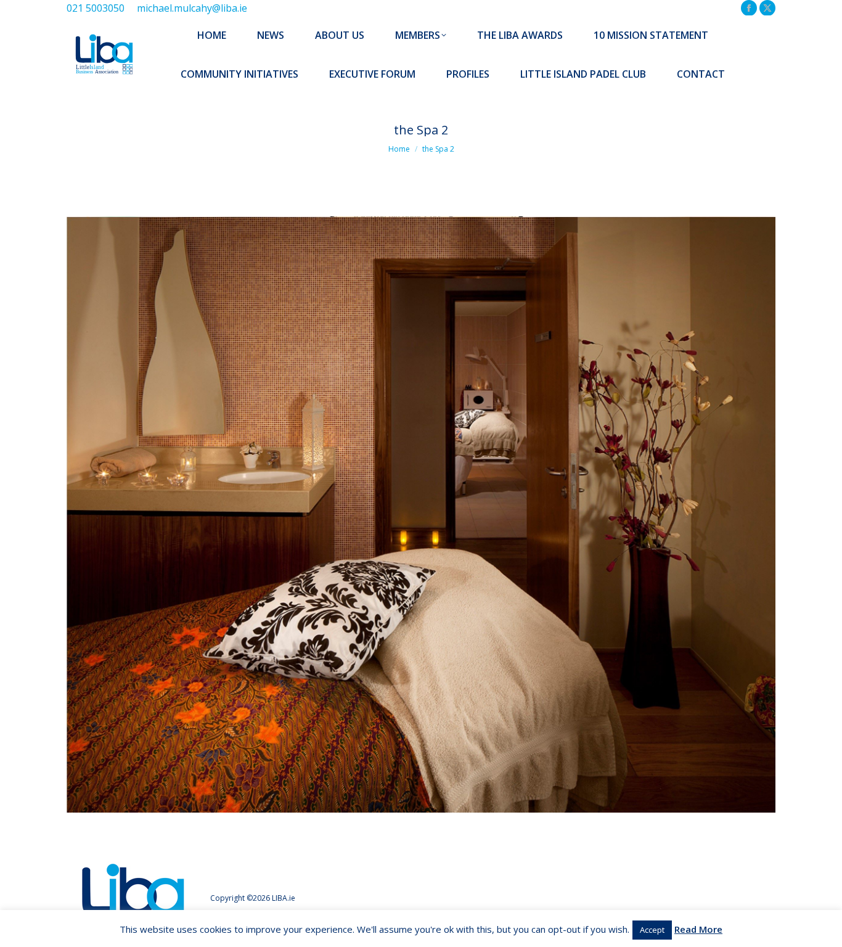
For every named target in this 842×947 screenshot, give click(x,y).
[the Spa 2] (421, 514)
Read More (698, 929)
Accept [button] (652, 929)
